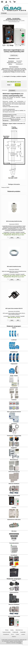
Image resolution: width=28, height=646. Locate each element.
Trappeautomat (14, 363)
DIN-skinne (14, 531)
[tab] (4, 90)
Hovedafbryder (14, 555)
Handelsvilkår (22, 632)
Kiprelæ (14, 327)
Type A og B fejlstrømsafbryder (14, 411)
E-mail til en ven (14, 55)
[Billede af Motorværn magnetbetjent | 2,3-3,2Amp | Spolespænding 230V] (14, 47)
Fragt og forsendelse (6, 632)
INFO (18, 237)
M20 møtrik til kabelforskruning (14, 266)
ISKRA (7, 187)
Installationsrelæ (14, 351)
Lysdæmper (14, 339)
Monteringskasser (14, 459)
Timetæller (14, 566)
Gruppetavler (14, 447)
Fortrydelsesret (6, 634)
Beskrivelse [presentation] (4, 90)
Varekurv (14, 2)
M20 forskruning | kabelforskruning (14, 221)
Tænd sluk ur (14, 423)
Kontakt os (14, 636)
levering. (20, 642)
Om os (12, 634)
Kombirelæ (14, 399)
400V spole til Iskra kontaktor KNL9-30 (13, 308)
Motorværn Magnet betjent (14, 495)
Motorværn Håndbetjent (14, 483)
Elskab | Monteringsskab (14, 471)
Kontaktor (14, 507)
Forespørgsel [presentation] (12, 90)
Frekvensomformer (14, 592)
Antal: (8, 84)
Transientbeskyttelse (14, 543)
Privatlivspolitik (15, 632)
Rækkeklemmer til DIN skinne (14, 519)
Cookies (17, 634)
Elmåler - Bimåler (14, 375)
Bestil (17, 84)
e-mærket (23, 634)
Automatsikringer (14, 387)
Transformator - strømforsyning (14, 435)
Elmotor (14, 580)
